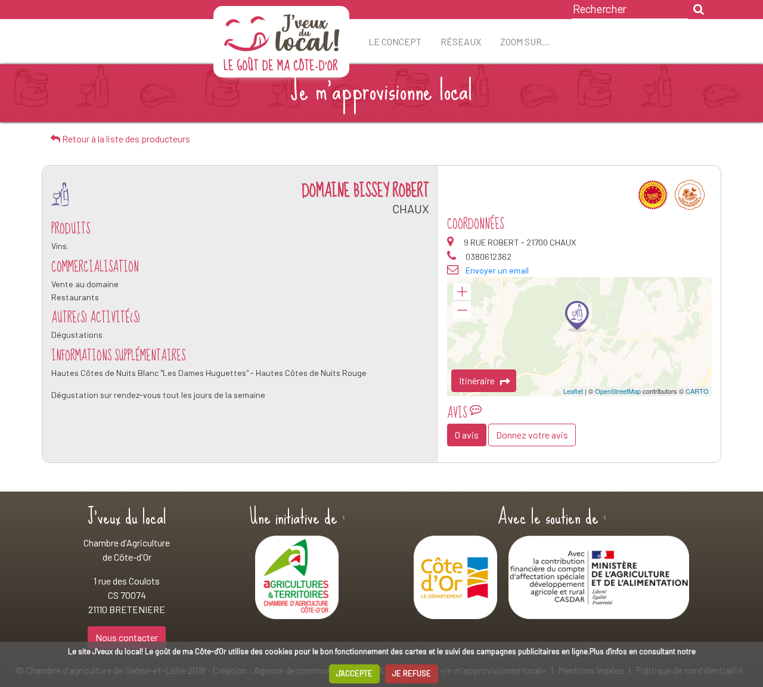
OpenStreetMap (618, 391)
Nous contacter (126, 637)
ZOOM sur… (525, 41)
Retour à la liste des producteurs (125, 138)
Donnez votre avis (532, 434)
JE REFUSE (411, 673)
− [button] (462, 310)
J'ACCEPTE (354, 673)
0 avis (467, 434)
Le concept (394, 41)
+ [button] (462, 292)
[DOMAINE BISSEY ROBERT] (577, 316)
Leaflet (573, 391)
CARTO (697, 391)
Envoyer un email (497, 270)
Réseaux (461, 41)
